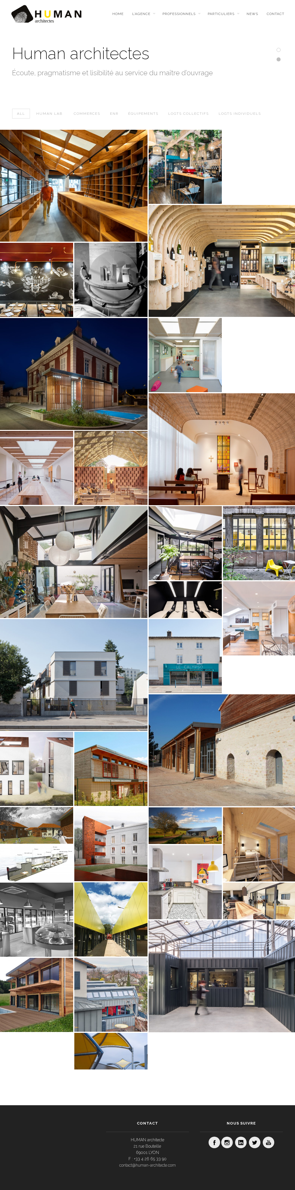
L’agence (141, 14)
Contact (275, 14)
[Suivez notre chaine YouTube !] (268, 1142)
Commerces (87, 114)
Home (118, 14)
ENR (114, 114)
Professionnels (179, 14)
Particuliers (221, 14)
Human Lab (49, 114)
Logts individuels (240, 114)
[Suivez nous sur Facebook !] (214, 1142)
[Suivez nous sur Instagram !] (227, 1142)
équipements (143, 114)
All (21, 114)
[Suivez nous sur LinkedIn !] (241, 1142)
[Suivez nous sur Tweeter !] (254, 1142)
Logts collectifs (188, 114)
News (252, 14)
